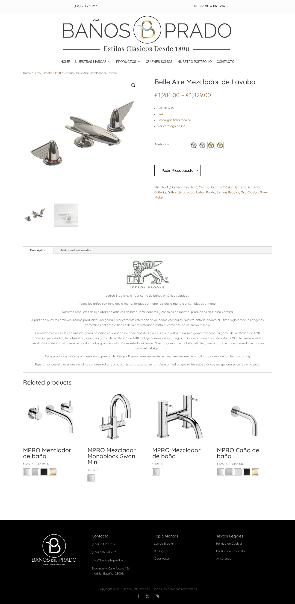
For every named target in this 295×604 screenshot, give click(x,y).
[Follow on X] (147, 596)
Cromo (204, 187)
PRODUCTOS (126, 62)
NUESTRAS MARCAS (90, 62)
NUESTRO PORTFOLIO (194, 62)
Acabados (162, 144)
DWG (160, 114)
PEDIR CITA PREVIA (209, 6)
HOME (65, 62)
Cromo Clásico (222, 187)
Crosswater (161, 558)
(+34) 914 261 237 (85, 6)
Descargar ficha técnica (174, 120)
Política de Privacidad (231, 551)
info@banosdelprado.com (110, 560)
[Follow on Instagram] (156, 596)
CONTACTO (225, 62)
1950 (58, 73)
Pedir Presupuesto (178, 170)
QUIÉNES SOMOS (159, 62)
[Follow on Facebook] (138, 596)
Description (38, 250)
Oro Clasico (249, 192)
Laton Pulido (205, 192)
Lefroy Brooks (43, 73)
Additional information (76, 250)
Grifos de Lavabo (181, 192)
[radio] (193, 145)
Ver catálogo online (171, 126)
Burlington (161, 551)
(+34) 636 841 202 (104, 552)
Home (27, 73)
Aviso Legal (224, 558)
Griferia (69, 73)
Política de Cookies (229, 543)
